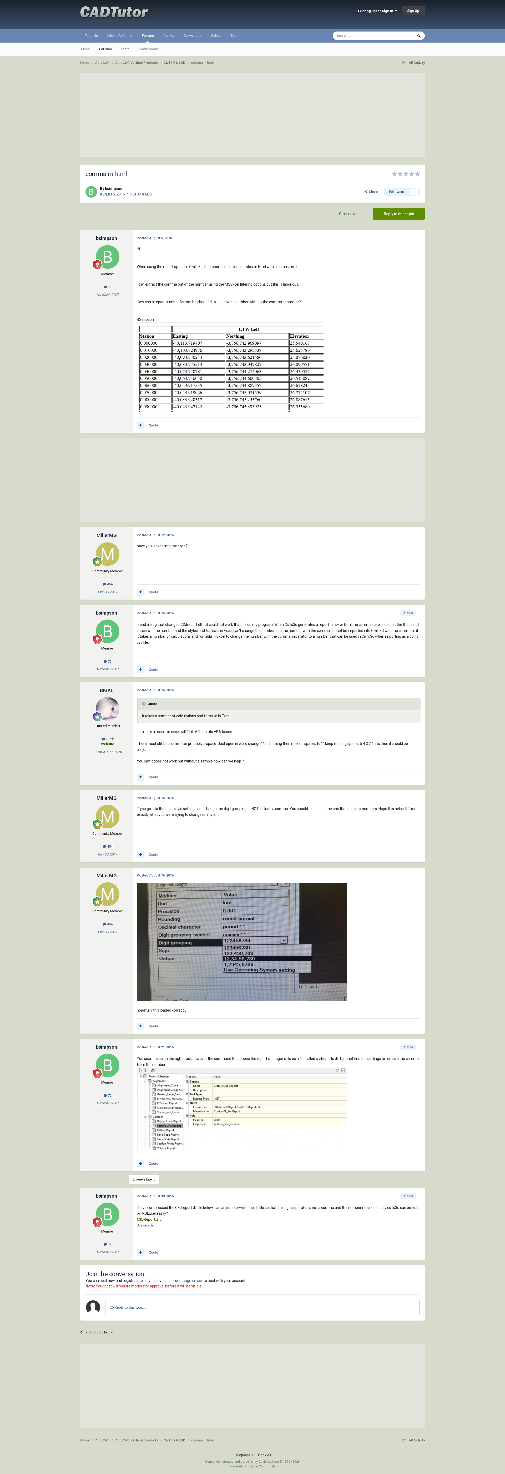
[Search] (419, 36)
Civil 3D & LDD (140, 194)
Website (107, 744)
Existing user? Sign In (376, 11)
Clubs (85, 49)
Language (242, 1455)
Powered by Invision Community (252, 1466)
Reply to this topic (399, 214)
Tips (234, 36)
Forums (148, 36)
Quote (153, 425)
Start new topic (351, 214)
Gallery (216, 36)
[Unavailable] (230, 367)
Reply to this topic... (130, 1307)
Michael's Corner (119, 36)
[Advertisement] (252, 115)
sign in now (193, 1281)
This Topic (398, 36)
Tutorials (91, 36)
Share (372, 192)
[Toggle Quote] (144, 704)
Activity (168, 36)
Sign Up (413, 11)
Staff (125, 49)
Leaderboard (148, 49)
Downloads (192, 36)
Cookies (264, 1455)
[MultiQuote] (140, 425)
